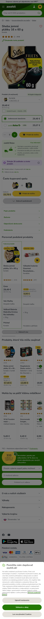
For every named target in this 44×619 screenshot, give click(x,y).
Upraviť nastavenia (22, 600)
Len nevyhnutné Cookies (22, 614)
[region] (22, 590)
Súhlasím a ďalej (22, 607)
